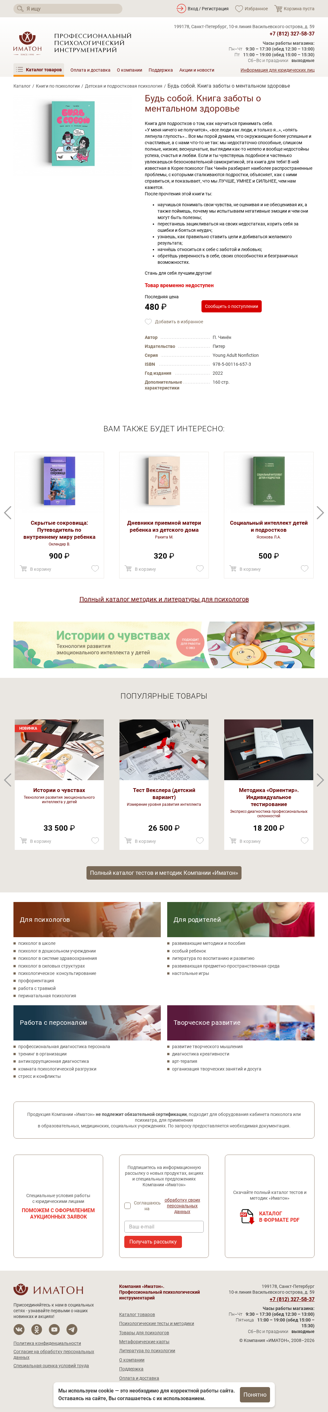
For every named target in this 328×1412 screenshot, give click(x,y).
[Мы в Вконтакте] (19, 1329)
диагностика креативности (200, 1053)
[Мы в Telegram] (72, 1329)
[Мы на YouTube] (54, 1329)
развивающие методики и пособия (208, 943)
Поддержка (161, 70)
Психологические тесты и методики (156, 1323)
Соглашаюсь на (167, 1205)
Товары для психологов (144, 1332)
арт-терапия (184, 1061)
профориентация (36, 980)
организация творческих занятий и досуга (216, 1068)
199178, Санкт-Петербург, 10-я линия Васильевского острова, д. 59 (244, 26)
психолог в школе (36, 943)
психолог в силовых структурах (51, 966)
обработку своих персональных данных (182, 1205)
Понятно (254, 1394)
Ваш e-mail (141, 1226)
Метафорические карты (144, 1341)
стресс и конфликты (39, 1076)
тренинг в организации (42, 1053)
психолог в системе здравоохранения (57, 958)
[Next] (7, 512)
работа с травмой (37, 988)
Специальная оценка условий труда (51, 1365)
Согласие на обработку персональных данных (53, 1354)
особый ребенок (189, 950)
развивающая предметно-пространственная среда (226, 966)
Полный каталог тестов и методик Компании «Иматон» (164, 872)
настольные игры (190, 973)
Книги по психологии (58, 86)
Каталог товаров (137, 1314)
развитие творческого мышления (207, 1046)
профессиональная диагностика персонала (64, 1046)
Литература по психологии (147, 1350)
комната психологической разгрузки (57, 1068)
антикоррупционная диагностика (53, 1061)
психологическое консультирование (57, 973)
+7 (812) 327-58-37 (292, 34)
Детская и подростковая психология (123, 86)
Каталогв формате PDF (279, 1217)
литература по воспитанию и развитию (213, 958)
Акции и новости (196, 70)
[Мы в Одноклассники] (36, 1329)
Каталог (22, 86)
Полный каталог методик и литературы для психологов (164, 599)
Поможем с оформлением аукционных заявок (58, 1213)
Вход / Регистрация (208, 8)
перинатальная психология (47, 995)
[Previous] (320, 512)
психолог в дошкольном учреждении (57, 950)
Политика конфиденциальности (47, 1343)
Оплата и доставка (90, 70)
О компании (129, 70)
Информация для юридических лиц (278, 70)
